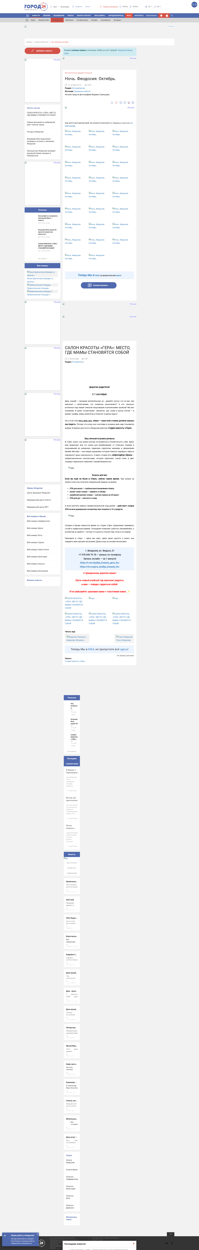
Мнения (46, 15)
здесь (118, 275)
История (94, 20)
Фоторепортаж (78, 88)
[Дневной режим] (193, 4)
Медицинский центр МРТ (38, 507)
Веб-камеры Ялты (34, 535)
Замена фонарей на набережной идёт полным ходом (41, 123)
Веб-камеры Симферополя (38, 521)
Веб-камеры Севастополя (38, 549)
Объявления (58, 15)
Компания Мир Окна (75, 1082)
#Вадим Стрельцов (85, 73)
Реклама (171, 26)
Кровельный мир (73, 881)
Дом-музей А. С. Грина (76, 973)
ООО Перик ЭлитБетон (76, 918)
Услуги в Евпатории (70, 1187)
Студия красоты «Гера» (75, 661)
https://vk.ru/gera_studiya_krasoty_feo (99, 566)
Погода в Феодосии (35, 132)
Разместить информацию (72, 870)
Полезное (42, 210)
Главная (29, 42)
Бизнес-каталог (84, 15)
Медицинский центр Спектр (39, 500)
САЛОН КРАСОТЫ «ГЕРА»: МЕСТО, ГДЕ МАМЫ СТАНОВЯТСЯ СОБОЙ (41, 114)
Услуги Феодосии (70, 1161)
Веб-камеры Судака (35, 542)
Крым (33, 20)
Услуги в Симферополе (72, 1178)
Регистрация (64, 6)
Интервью (117, 20)
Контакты (139, 15)
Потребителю (57, 20)
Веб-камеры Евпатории (37, 557)
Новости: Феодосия (41, 42)
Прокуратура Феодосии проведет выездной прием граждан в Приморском (41, 153)
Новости (36, 15)
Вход (55, 6)
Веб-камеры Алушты (36, 564)
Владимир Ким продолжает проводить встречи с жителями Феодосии (40, 141)
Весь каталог (72, 863)
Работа (71, 15)
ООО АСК (70, 900)
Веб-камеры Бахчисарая (37, 571)
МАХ (97, 275)
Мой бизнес (69, 20)
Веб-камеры (100, 15)
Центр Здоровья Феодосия (38, 493)
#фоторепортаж (71, 73)
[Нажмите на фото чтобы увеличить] (75, 133)
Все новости (42, 258)
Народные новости (82, 91)
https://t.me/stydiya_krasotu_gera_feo (99, 562)
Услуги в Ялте (69, 1197)
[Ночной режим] (195, 4)
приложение (151, 15)
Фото (129, 15)
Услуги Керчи (72, 1170)
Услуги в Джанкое (70, 1206)
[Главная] (27, 15)
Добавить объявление (110, 6)
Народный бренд (115, 15)
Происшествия (44, 20)
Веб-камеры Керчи (35, 528)
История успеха (82, 20)
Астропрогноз (105, 20)
